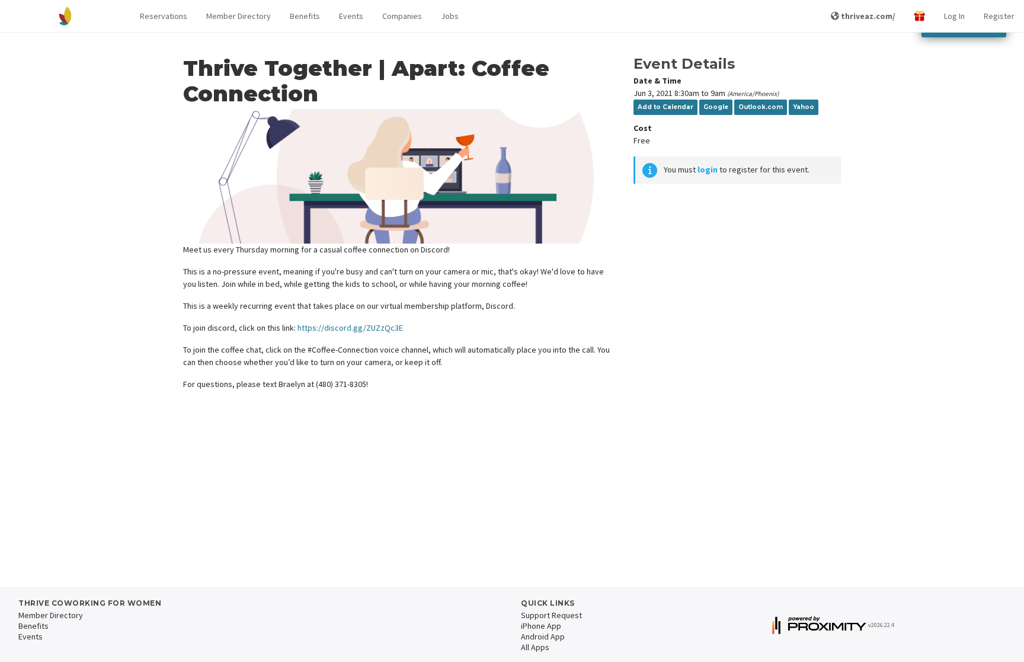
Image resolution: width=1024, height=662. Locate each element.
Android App (543, 636)
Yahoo (803, 107)
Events (351, 16)
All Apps (535, 647)
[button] (163, 16)
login (707, 169)
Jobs (450, 16)
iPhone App (541, 626)
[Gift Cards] (919, 16)
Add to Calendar (665, 107)
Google (715, 107)
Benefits (305, 16)
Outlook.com (760, 107)
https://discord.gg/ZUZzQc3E (350, 327)
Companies (402, 16)
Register (999, 16)
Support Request (551, 615)
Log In (954, 16)
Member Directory (238, 16)
